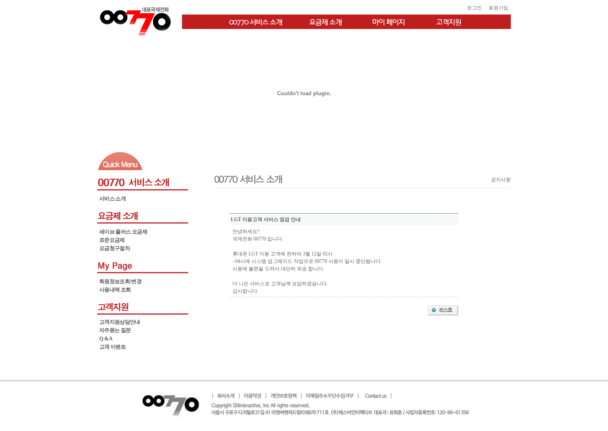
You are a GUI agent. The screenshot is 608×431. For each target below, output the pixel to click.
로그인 (474, 8)
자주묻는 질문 (115, 330)
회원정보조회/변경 (120, 281)
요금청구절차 (114, 248)
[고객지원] (451, 21)
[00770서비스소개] (252, 21)
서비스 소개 (112, 198)
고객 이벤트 (112, 347)
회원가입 (498, 8)
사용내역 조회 (115, 290)
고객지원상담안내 (119, 322)
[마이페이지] (389, 21)
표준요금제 (112, 240)
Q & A (106, 338)
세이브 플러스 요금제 (123, 232)
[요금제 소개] (327, 21)
